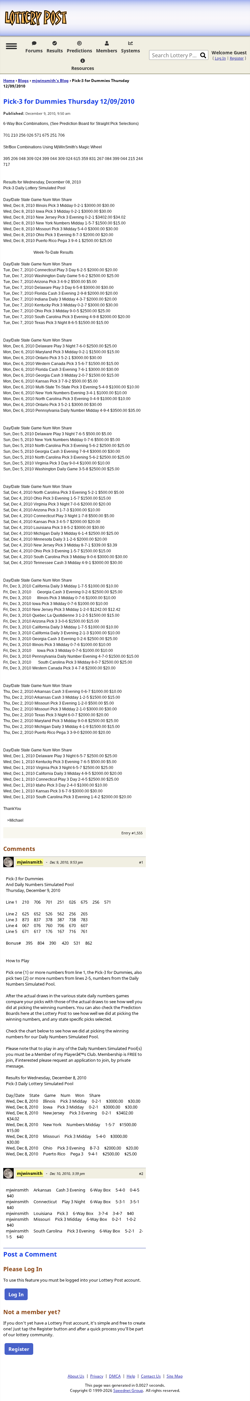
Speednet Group (128, 1390)
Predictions (79, 50)
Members (106, 50)
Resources (82, 68)
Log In (220, 58)
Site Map (175, 1376)
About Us (76, 1376)
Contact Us (151, 1376)
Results (55, 50)
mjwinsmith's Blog (50, 80)
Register (237, 58)
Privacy (96, 1376)
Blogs (23, 80)
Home (9, 80)
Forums (34, 50)
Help (131, 1376)
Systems (130, 50)
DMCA (115, 1376)
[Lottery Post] (36, 18)
